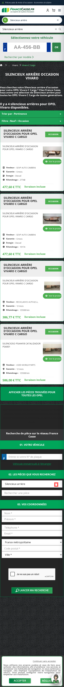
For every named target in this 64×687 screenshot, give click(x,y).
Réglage (47, 680)
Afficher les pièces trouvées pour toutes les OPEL (32, 394)
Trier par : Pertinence (32, 114)
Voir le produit (55, 161)
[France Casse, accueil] (18, 10)
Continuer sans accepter (44, 661)
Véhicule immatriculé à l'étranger (32, 464)
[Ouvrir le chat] (56, 680)
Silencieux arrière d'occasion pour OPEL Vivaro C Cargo (20, 133)
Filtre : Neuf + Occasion (32, 121)
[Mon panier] (53, 10)
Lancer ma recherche (34, 590)
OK (56, 47)
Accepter (20, 680)
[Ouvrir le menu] (59, 10)
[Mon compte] (47, 10)
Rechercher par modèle (18, 57)
